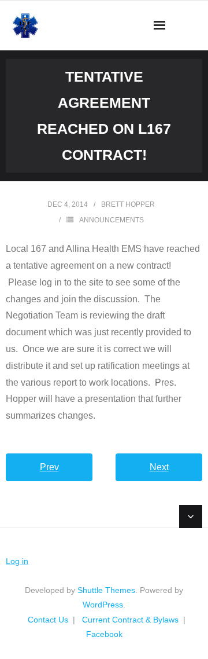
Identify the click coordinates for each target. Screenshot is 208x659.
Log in (17, 561)
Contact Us (48, 619)
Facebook (104, 634)
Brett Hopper (128, 204)
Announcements (111, 220)
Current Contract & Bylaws (130, 619)
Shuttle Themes (106, 590)
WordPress (103, 604)
